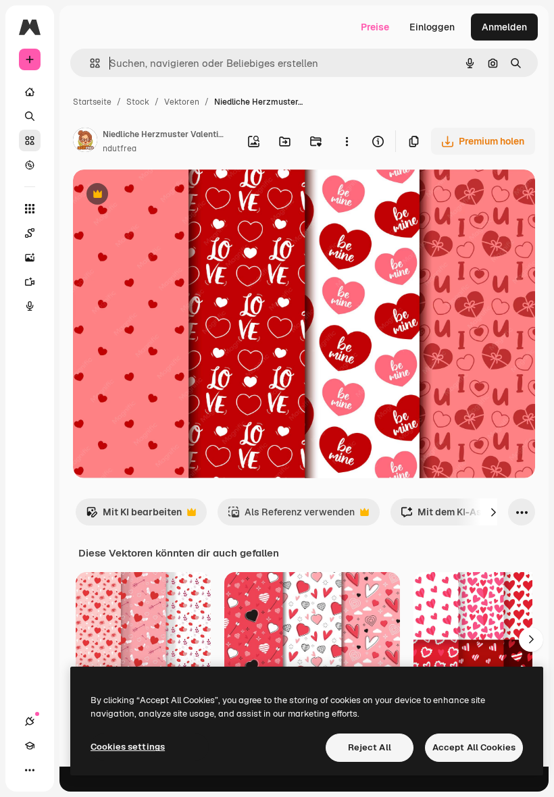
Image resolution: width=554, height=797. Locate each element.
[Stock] (30, 140)
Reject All (369, 747)
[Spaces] (30, 233)
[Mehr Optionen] (346, 141)
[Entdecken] (30, 165)
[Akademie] (30, 745)
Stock (137, 102)
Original (159, 195)
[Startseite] (30, 92)
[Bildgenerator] (30, 257)
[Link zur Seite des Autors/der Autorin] (85, 142)
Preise (375, 27)
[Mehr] (30, 770)
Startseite (92, 102)
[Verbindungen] (30, 721)
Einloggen (432, 27)
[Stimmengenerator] (30, 306)
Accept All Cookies (473, 747)
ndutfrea (119, 148)
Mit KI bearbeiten (134, 515)
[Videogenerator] (30, 281)
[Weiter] (493, 511)
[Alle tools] (30, 209)
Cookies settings (128, 746)
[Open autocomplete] (89, 63)
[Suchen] (30, 116)
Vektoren (181, 102)
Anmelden (504, 27)
